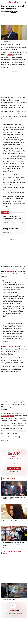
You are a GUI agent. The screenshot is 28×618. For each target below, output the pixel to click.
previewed (10, 271)
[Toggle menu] (2, 2)
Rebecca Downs (5, 12)
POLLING (13, 445)
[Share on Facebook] (9, 437)
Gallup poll (20, 402)
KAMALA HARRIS (5, 445)
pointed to (10, 54)
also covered (10, 402)
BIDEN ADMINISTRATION (6, 443)
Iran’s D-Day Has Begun (9, 599)
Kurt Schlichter (6, 522)
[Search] (25, 2)
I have (11, 346)
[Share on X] (2, 437)
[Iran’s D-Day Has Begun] (14, 590)
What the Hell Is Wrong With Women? (12, 521)
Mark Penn (9, 336)
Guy (4, 346)
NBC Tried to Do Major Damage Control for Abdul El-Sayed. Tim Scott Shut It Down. (14, 498)
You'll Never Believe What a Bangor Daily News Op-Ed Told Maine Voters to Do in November (13, 544)
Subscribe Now (14, 471)
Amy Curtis (5, 547)
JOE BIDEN (16, 443)
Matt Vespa (5, 501)
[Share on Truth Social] (5, 437)
